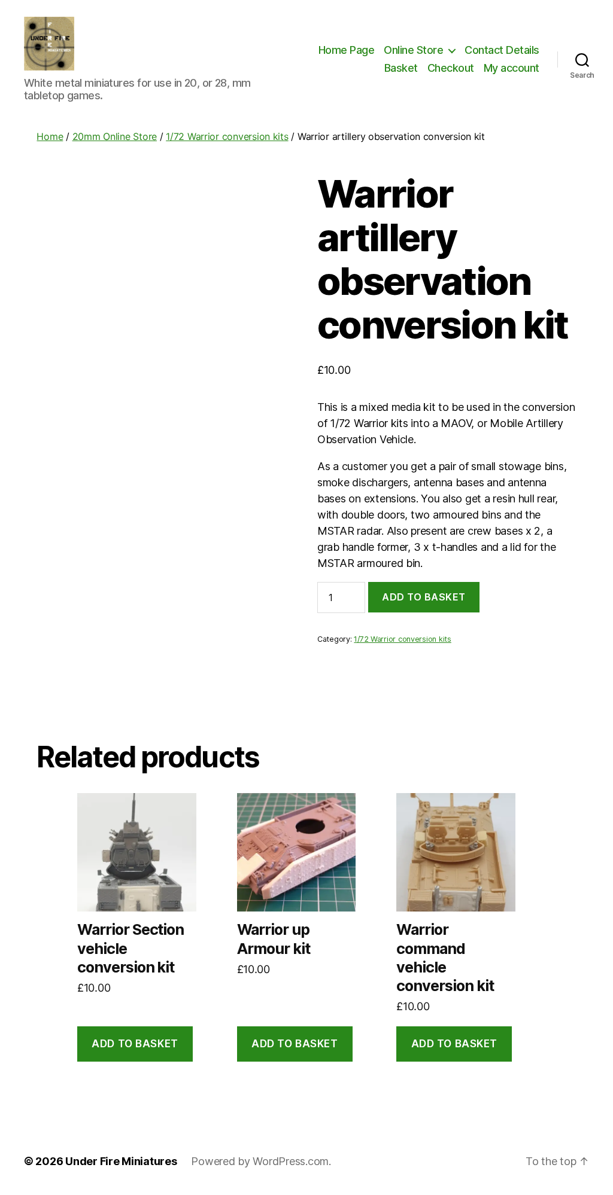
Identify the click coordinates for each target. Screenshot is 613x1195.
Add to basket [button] (135, 1044)
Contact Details (502, 50)
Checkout (450, 68)
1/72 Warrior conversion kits (227, 136)
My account (511, 68)
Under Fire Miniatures (121, 1161)
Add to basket (424, 597)
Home (50, 136)
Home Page (346, 50)
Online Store (413, 50)
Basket (401, 68)
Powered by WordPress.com (260, 1161)
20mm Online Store (114, 136)
